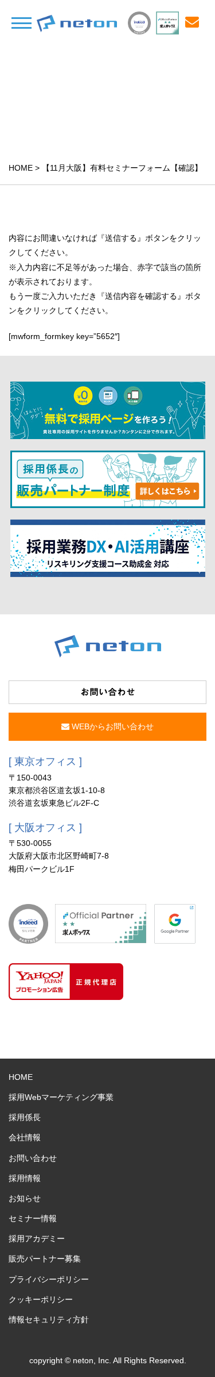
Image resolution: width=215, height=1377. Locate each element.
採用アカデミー (37, 1238)
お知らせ (25, 1198)
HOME (21, 167)
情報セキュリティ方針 (49, 1319)
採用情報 (25, 1178)
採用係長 (25, 1117)
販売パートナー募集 (45, 1258)
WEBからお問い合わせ (111, 726)
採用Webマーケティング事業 (61, 1097)
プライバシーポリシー (49, 1279)
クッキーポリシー (41, 1299)
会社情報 (25, 1137)
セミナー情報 (33, 1218)
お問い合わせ (33, 1158)
